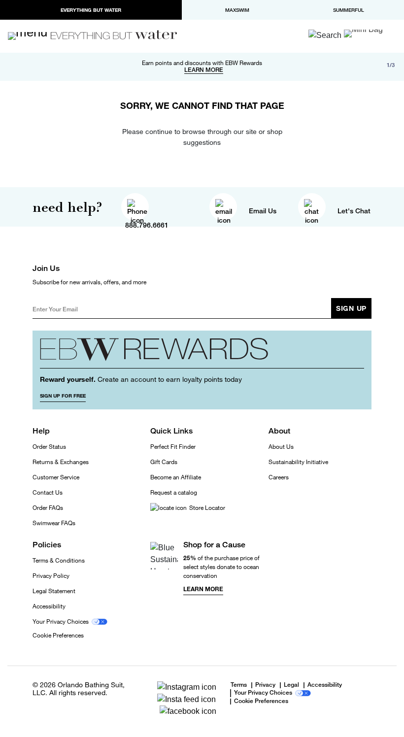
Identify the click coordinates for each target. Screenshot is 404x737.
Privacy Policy (51, 575)
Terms (239, 684)
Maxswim (237, 10)
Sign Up (351, 308)
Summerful (348, 10)
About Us (281, 446)
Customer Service (56, 477)
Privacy (265, 685)
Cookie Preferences (58, 635)
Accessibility (49, 606)
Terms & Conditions (59, 560)
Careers (279, 477)
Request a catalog (173, 492)
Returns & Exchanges (61, 462)
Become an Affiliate (175, 477)
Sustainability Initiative (298, 462)
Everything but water (91, 10)
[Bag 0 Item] (363, 33)
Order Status (49, 446)
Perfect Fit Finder (173, 446)
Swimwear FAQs (54, 523)
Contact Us (48, 492)
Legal (291, 685)
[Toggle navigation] (32, 36)
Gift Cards (163, 462)
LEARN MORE (203, 70)
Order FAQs (48, 507)
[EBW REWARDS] (202, 353)
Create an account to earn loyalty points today (141, 379)
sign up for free (63, 396)
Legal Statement (54, 591)
